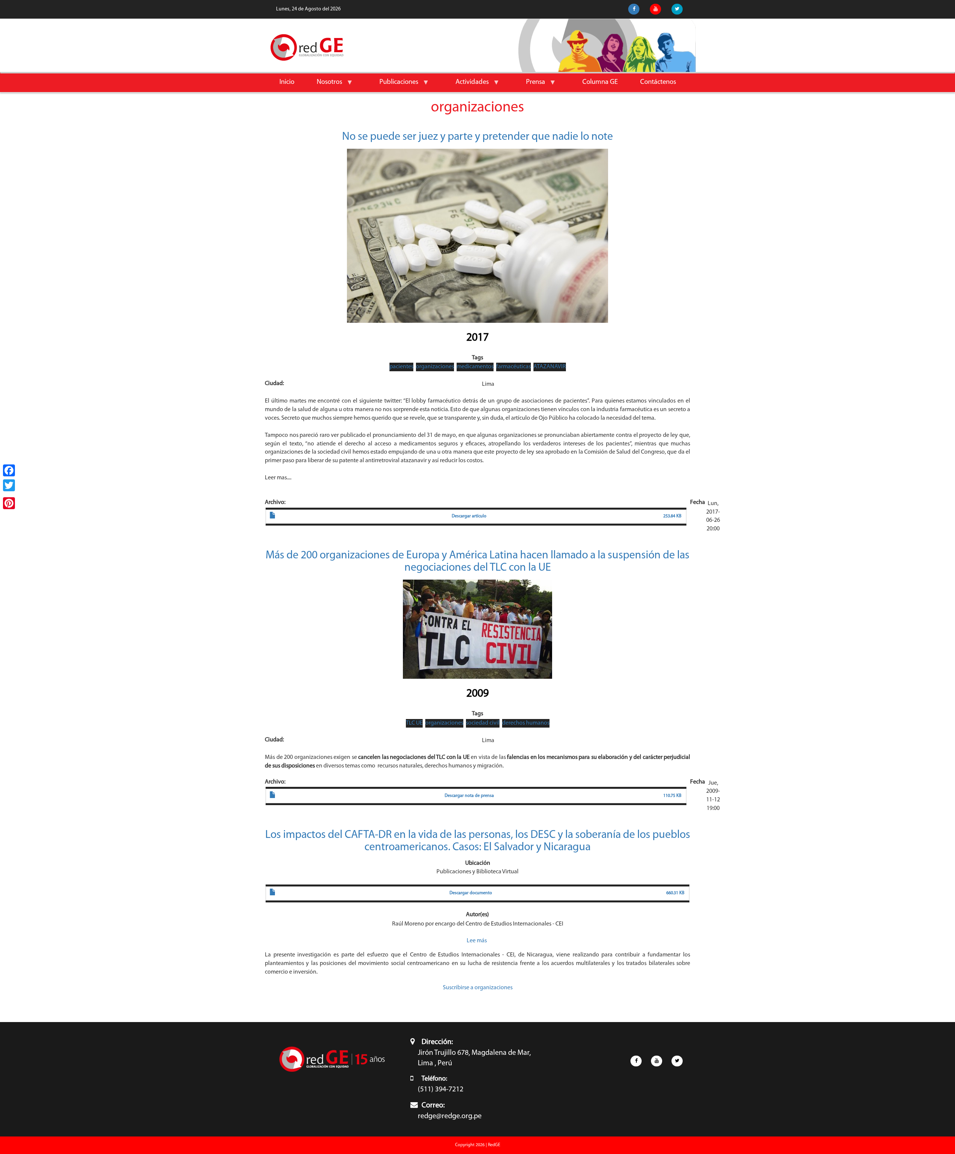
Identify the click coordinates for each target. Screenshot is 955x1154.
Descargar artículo (469, 516)
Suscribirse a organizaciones (478, 988)
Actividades (466, 85)
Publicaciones (393, 85)
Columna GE (600, 82)
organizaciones (435, 367)
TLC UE (414, 723)
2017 (477, 338)
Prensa (530, 85)
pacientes (401, 367)
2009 (477, 694)
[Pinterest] (8, 503)
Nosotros (324, 85)
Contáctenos (658, 82)
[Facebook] (8, 470)
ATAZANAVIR (549, 367)
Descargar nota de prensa (469, 796)
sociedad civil (483, 723)
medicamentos (475, 367)
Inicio (286, 82)
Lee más (477, 941)
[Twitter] (8, 485)
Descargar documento (471, 893)
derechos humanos (525, 723)
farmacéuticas (513, 367)
